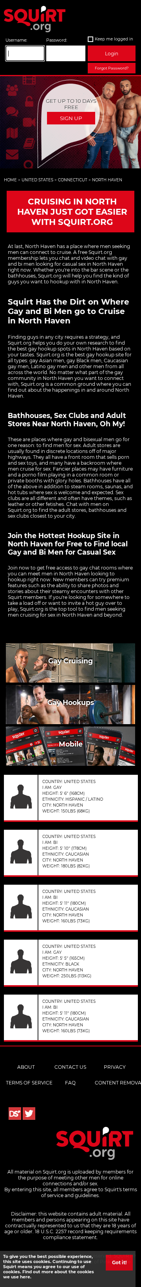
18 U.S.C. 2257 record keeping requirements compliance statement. (86, 1234)
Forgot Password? (111, 68)
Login (111, 54)
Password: (56, 40)
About (26, 1067)
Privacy (115, 1067)
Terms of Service (29, 1083)
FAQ (70, 1083)
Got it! (119, 1262)
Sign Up (71, 118)
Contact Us (70, 1067)
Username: (16, 40)
